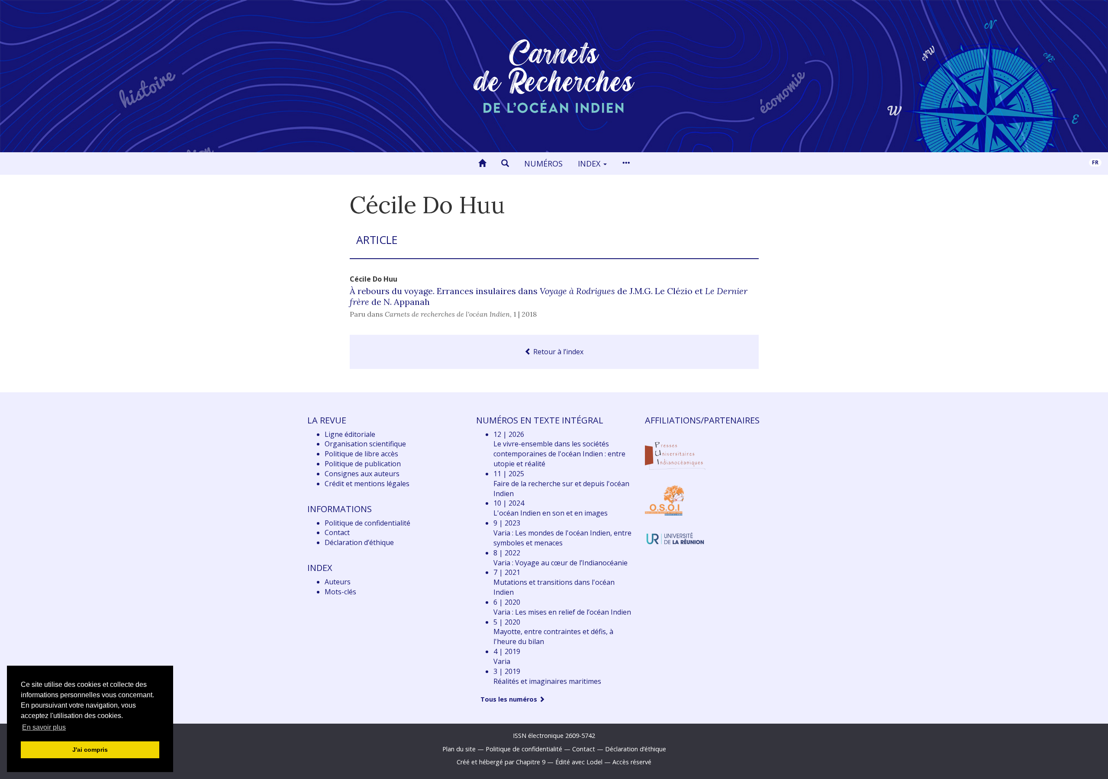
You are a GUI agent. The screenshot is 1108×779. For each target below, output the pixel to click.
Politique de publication (363, 463)
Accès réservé (631, 762)
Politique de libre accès (361, 453)
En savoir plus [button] (44, 727)
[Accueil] (482, 163)
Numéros (543, 163)
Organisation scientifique (365, 444)
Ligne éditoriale (350, 434)
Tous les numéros (509, 699)
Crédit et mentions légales (367, 483)
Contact (337, 532)
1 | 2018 (525, 314)
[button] (505, 163)
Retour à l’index (557, 351)
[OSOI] (664, 500)
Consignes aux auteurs (362, 473)
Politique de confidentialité (367, 523)
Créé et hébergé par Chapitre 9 (501, 762)
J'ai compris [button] (90, 749)
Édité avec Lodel (578, 762)
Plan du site (459, 749)
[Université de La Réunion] (675, 537)
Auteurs (338, 582)
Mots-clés (340, 591)
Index (590, 163)
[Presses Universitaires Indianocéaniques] (675, 454)
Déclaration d (359, 542)
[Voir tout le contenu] (625, 163)
